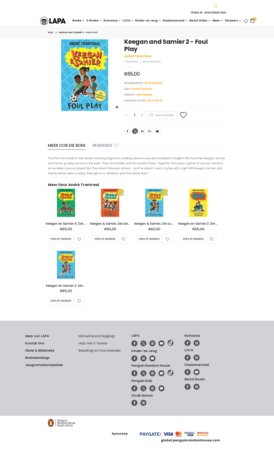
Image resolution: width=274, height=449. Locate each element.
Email (157, 131)
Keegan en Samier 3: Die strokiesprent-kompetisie (198, 224)
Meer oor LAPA (37, 336)
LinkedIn (142, 131)
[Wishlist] (245, 21)
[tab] (67, 146)
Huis (50, 32)
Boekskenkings (37, 357)
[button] (117, 107)
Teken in (196, 12)
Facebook (127, 131)
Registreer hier (215, 12)
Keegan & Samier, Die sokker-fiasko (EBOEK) (154, 224)
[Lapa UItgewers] (59, 20)
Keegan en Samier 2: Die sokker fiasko (66, 286)
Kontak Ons (34, 343)
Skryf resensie (152, 61)
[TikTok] (170, 345)
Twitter (135, 131)
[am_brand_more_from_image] (66, 203)
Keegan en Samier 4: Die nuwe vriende (66, 224)
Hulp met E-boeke (92, 343)
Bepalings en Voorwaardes (99, 350)
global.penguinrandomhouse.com (190, 440)
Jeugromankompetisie (44, 365)
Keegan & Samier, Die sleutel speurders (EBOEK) (110, 224)
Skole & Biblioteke (39, 350)
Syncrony (120, 433)
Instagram (152, 343)
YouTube (161, 343)
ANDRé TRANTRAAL (138, 56)
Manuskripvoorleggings (96, 336)
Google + (150, 131)
